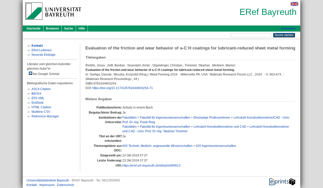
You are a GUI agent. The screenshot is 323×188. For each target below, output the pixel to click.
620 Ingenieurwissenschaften (216, 146)
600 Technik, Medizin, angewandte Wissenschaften (157, 146)
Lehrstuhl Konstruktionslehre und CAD (220, 126)
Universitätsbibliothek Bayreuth (48, 180)
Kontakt (32, 185)
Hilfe (81, 28)
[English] (294, 4)
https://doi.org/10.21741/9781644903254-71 (122, 88)
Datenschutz (65, 185)
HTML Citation (41, 107)
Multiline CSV (41, 112)
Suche (68, 28)
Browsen (52, 28)
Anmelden (288, 28)
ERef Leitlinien (42, 50)
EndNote (38, 102)
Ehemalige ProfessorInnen (212, 117)
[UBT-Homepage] (53, 21)
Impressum (47, 185)
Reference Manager (45, 116)
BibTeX (36, 93)
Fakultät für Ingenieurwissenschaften (165, 117)
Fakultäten (129, 117)
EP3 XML (38, 98)
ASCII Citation (41, 89)
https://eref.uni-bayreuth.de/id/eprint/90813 (151, 165)
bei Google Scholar (46, 74)
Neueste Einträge (44, 55)
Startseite (33, 28)
